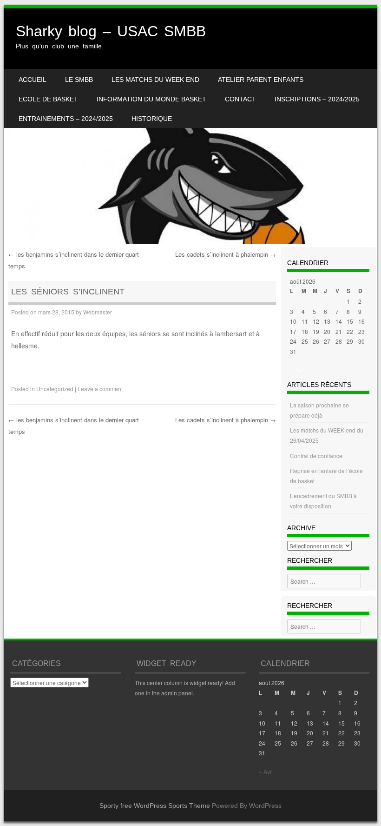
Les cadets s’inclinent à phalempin (225, 254)
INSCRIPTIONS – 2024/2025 (317, 99)
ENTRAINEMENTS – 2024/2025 (66, 118)
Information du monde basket (151, 99)
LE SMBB (79, 79)
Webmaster (97, 312)
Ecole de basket (48, 99)
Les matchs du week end (155, 79)
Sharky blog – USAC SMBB (111, 31)
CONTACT (240, 99)
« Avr (296, 370)
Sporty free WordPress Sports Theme (154, 805)
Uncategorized (54, 389)
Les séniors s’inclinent (68, 291)
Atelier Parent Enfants (260, 79)
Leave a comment (100, 389)
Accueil (32, 79)
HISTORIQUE (151, 118)
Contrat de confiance (316, 456)
